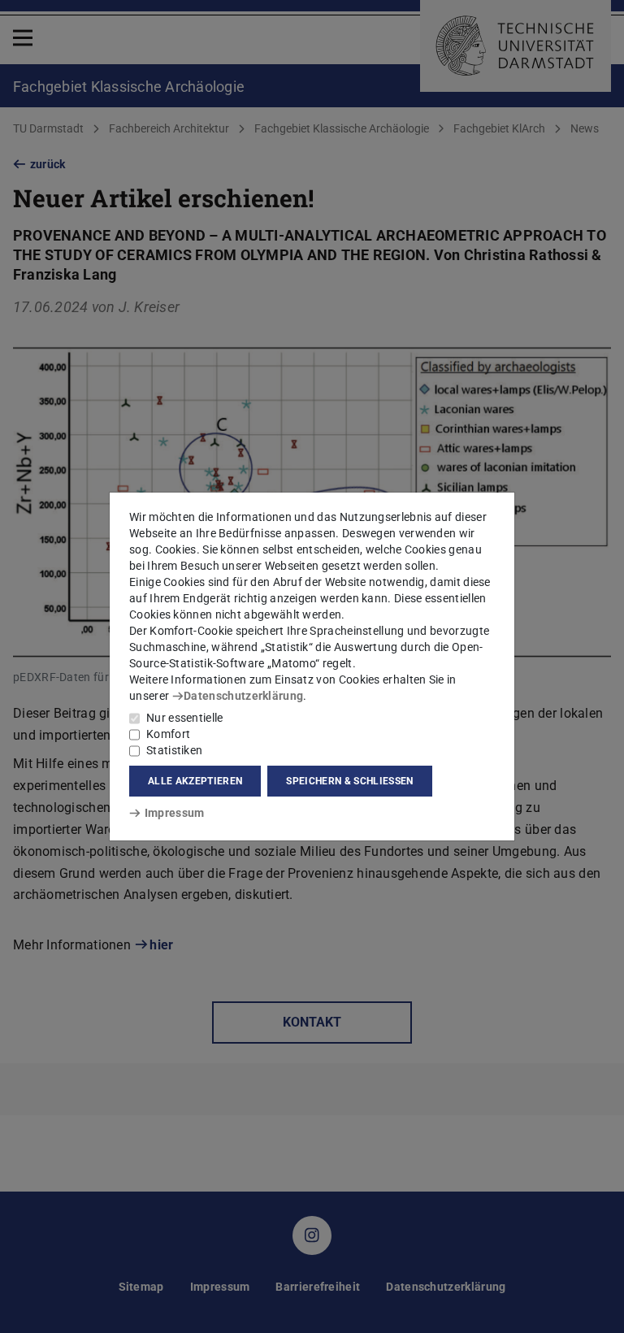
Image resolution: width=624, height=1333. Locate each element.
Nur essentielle (184, 717)
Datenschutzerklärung (243, 695)
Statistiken (174, 750)
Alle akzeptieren (195, 781)
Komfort (168, 733)
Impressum (174, 812)
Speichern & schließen (349, 781)
